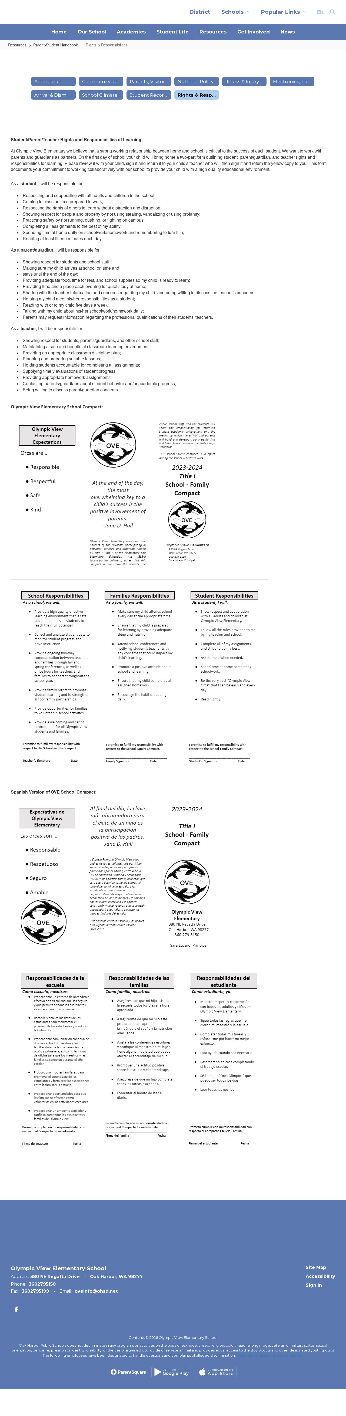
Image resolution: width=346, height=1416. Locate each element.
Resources (17, 45)
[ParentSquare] (128, 1372)
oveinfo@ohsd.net (96, 1291)
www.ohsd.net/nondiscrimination (269, 1355)
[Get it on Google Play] (171, 1372)
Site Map (316, 1267)
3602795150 (42, 1284)
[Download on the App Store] (216, 1372)
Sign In (314, 1285)
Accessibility (320, 1276)
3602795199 (35, 1291)
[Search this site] (332, 12)
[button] (235, 12)
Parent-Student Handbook (55, 45)
